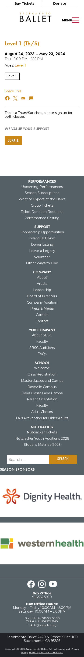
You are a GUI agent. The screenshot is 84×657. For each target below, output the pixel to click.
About (42, 277)
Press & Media (42, 308)
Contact (42, 321)
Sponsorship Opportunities (42, 232)
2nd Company (42, 330)
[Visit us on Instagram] (42, 584)
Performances (42, 181)
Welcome (42, 368)
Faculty (42, 341)
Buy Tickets (24, 3)
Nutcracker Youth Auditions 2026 (42, 438)
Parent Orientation (42, 399)
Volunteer (42, 257)
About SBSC (42, 335)
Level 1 (20, 65)
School (42, 363)
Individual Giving (42, 238)
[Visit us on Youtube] (53, 584)
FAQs (42, 354)
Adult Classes (42, 412)
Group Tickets (42, 205)
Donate (59, 3)
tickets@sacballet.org (42, 625)
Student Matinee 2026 (42, 444)
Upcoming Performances (42, 187)
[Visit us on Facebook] (31, 584)
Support (42, 227)
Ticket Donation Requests (42, 212)
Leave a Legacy (42, 251)
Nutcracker (42, 427)
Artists (42, 284)
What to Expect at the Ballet (42, 199)
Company (42, 272)
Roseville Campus (42, 387)
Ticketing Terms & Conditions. (46, 652)
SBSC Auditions (42, 348)
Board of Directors (42, 296)
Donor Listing (42, 244)
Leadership (42, 290)
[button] (7, 98)
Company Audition (42, 302)
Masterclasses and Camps (42, 381)
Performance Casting (42, 218)
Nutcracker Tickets (42, 432)
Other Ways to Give (42, 263)
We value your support (27, 128)
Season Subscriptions (42, 193)
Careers (42, 315)
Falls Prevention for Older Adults (42, 418)
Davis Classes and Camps (42, 393)
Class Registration (42, 374)
